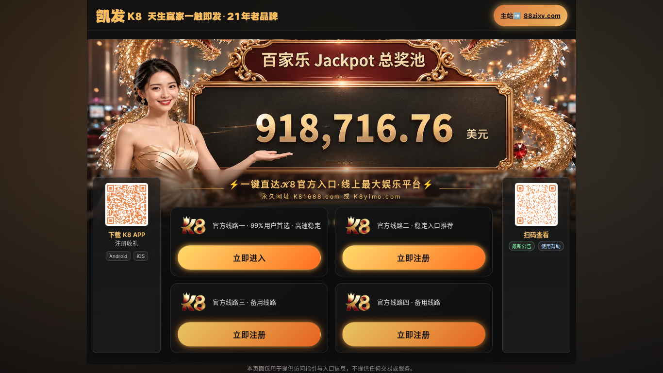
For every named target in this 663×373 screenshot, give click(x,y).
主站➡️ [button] (530, 16)
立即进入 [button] (249, 258)
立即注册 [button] (413, 258)
